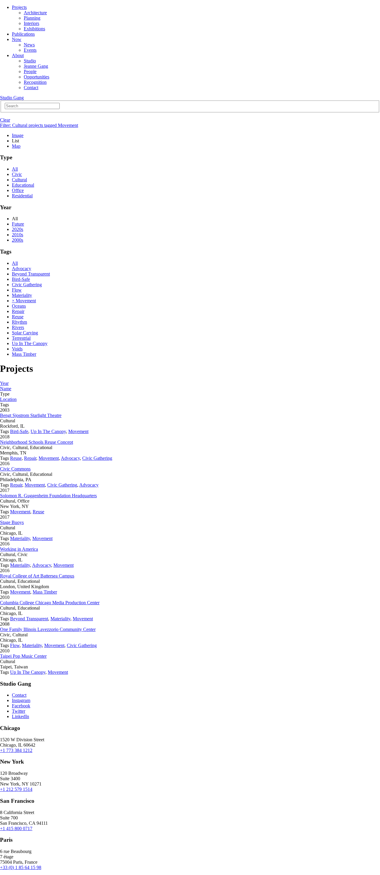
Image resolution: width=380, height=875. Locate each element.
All (15, 168)
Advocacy (21, 268)
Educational (23, 185)
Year (4, 383)
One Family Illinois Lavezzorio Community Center (48, 629)
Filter (39, 125)
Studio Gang (12, 97)
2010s (17, 234)
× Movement (24, 300)
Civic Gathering (27, 284)
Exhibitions (34, 28)
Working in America (19, 549)
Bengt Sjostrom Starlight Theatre (30, 415)
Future (18, 223)
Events (30, 50)
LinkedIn (20, 716)
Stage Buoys (12, 522)
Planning (32, 18)
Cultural (19, 179)
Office (18, 190)
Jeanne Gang (36, 66)
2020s (17, 229)
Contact (31, 87)
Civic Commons (15, 468)
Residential (22, 195)
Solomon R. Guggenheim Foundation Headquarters (48, 495)
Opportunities (36, 76)
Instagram (21, 700)
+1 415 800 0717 (16, 828)
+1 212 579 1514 (16, 789)
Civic (17, 174)
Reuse (17, 316)
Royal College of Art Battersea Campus (37, 575)
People (30, 71)
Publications (23, 34)
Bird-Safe (21, 279)
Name (5, 388)
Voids (17, 348)
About (18, 55)
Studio (30, 60)
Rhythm (19, 322)
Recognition (35, 82)
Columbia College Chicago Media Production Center (49, 602)
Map (16, 146)
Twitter (18, 711)
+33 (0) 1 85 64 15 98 (20, 867)
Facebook (21, 705)
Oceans (19, 306)
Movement (78, 431)
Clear (5, 119)
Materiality (22, 295)
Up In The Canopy (30, 343)
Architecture (35, 12)
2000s (17, 240)
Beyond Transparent (31, 273)
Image (17, 135)
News (29, 44)
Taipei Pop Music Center (23, 656)
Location (8, 399)
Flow (17, 289)
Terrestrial (21, 338)
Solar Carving (25, 332)
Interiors (31, 23)
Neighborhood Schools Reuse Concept (36, 442)
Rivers (18, 327)
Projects (19, 7)
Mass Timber (24, 354)
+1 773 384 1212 (16, 750)
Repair (18, 311)
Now (16, 39)
